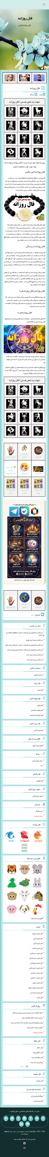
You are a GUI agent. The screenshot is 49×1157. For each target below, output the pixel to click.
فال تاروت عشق (38, 982)
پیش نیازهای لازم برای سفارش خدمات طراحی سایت (27, 1022)
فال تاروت (39, 997)
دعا (42, 765)
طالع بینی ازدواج (24, 455)
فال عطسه (39, 1080)
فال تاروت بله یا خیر (36, 992)
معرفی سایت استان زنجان (35, 1027)
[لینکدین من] (21, 1124)
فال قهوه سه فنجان (37, 710)
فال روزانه (25, 18)
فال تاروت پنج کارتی (36, 963)
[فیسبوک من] (30, 1118)
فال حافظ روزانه (38, 1052)
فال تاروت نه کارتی (37, 972)
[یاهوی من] (43, 1118)
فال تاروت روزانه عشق (35, 987)
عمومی (33, 614)
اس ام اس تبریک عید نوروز (34, 640)
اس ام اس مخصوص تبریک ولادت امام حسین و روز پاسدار (25, 649)
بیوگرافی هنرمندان (37, 1096)
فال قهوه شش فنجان (36, 715)
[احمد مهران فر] (39, 78)
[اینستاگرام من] (24, 1118)
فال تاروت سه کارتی (36, 953)
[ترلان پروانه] (24, 78)
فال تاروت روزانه (38, 491)
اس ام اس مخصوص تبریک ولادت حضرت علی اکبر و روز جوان (24, 644)
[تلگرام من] (36, 1118)
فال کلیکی (39, 780)
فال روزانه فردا (24, 312)
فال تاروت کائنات (24, 491)
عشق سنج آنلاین (37, 796)
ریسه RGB (39, 811)
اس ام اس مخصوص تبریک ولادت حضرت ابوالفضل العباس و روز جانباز (25, 634)
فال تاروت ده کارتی (37, 977)
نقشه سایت (17, 1139)
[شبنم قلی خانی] (10, 78)
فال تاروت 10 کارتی (11, 491)
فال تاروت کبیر (38, 938)
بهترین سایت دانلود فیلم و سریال (32, 1017)
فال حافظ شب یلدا (37, 1057)
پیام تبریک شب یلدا (37, 1062)
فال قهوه (40, 705)
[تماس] (18, 1118)
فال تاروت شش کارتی (36, 968)
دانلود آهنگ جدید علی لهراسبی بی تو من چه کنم (28, 1012)
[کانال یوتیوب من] (27, 1124)
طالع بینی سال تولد (37, 918)
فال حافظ (40, 1047)
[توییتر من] (12, 1118)
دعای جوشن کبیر (37, 760)
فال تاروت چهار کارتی (36, 958)
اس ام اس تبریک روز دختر (34, 654)
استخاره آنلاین (38, 674)
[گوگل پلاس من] (6, 1118)
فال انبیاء (40, 690)
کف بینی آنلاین (38, 730)
